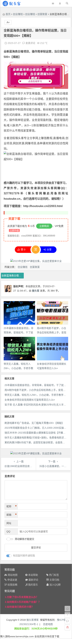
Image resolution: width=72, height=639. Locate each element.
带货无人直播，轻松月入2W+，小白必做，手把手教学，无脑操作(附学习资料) (18, 368)
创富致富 (42, 14)
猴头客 (19, 138)
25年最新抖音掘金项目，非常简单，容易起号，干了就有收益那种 (18, 332)
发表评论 (30, 43)
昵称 (11, 506)
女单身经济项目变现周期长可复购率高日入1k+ (30, 399)
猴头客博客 (32, 619)
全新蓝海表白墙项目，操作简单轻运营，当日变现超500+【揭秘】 (13, 275)
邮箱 (11, 515)
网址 (8, 523)
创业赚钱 (18, 14)
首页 (8, 14)
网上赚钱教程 (43, 138)
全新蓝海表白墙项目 (16, 51)
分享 (49, 249)
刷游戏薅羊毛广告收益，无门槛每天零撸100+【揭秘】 (34, 423)
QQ (8, 531)
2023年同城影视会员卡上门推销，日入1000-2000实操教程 (37, 427)
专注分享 (29, 138)
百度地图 (48, 624)
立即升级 (14, 230)
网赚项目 (30, 143)
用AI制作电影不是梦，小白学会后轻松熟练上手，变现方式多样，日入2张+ (51, 332)
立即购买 (44, 226)
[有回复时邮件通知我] (9, 555)
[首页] (67, 608)
